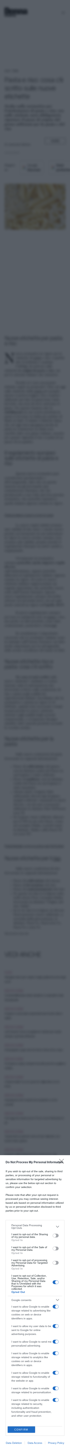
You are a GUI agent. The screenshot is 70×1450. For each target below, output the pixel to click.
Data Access (35, 1442)
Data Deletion (14, 1442)
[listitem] (35, 1226)
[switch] (56, 1235)
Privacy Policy (56, 1442)
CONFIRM (21, 1429)
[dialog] (35, 1302)
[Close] (62, 1162)
